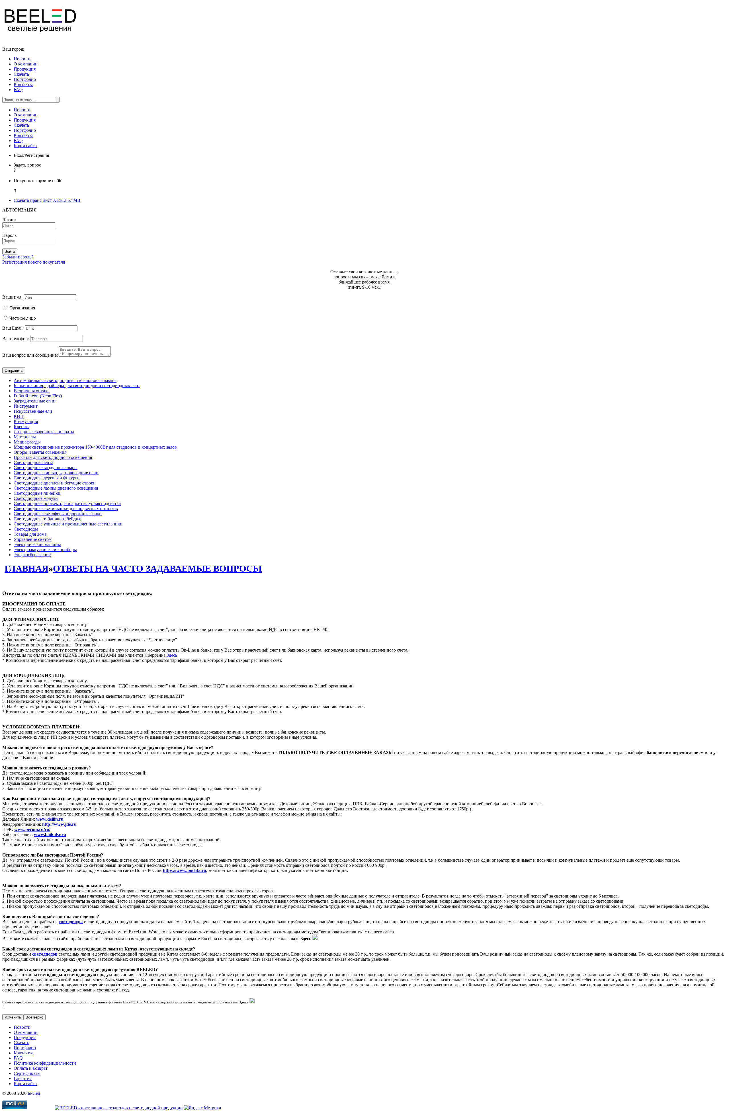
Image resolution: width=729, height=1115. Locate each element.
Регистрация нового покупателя (33, 262)
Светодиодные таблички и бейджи (47, 518)
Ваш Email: (13, 328)
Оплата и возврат (31, 1068)
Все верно (34, 1017)
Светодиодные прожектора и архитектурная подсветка (67, 503)
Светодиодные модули (36, 498)
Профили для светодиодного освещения (53, 457)
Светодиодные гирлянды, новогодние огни (56, 472)
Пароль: (10, 235)
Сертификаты (27, 1073)
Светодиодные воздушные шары (45, 467)
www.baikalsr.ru (50, 834)
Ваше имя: (12, 297)
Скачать (21, 74)
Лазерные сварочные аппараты (44, 431)
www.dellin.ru (50, 819)
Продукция (25, 69)
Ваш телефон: (15, 338)
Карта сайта (25, 145)
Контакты (23, 84)
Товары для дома (30, 534)
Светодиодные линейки (37, 493)
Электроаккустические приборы (45, 549)
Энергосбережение (32, 554)
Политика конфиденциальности (45, 1063)
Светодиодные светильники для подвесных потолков (66, 508)
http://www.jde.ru (59, 824)
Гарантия (23, 1078)
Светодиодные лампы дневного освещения (56, 488)
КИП (19, 416)
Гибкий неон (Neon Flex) (38, 395)
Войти (10, 251)
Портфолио (25, 79)
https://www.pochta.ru (184, 870)
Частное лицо (22, 318)
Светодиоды (26, 529)
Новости (22, 58)
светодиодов (45, 954)
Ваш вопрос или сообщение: (30, 355)
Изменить (13, 1017)
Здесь (172, 655)
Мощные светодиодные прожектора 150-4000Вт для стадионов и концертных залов (95, 447)
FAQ (18, 89)
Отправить (14, 370)
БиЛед (34, 1093)
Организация (22, 307)
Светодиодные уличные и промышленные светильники (68, 523)
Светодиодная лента (33, 462)
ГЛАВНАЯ (26, 568)
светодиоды (71, 921)
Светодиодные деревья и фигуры (46, 477)
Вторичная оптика (32, 390)
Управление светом (33, 539)
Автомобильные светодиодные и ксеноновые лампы (65, 380)
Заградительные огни (35, 401)
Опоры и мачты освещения (40, 452)
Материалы (25, 436)
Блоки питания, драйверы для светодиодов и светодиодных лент (77, 385)
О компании (26, 63)
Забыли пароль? (17, 256)
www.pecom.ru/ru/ (32, 829)
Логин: (9, 219)
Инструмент (26, 406)
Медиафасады (27, 442)
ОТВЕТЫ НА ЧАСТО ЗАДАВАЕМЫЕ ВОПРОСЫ (157, 568)
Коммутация (26, 421)
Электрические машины (37, 544)
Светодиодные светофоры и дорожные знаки (58, 513)
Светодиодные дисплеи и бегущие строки (55, 483)
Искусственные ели (33, 411)
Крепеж (21, 426)
